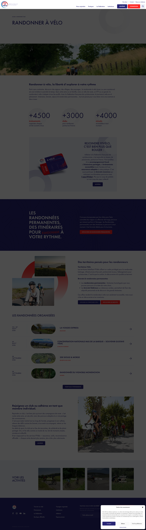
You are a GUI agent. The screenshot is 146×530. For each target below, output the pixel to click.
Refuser (123, 523)
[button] (142, 507)
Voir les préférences (137, 523)
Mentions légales (123, 527)
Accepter (109, 523)
